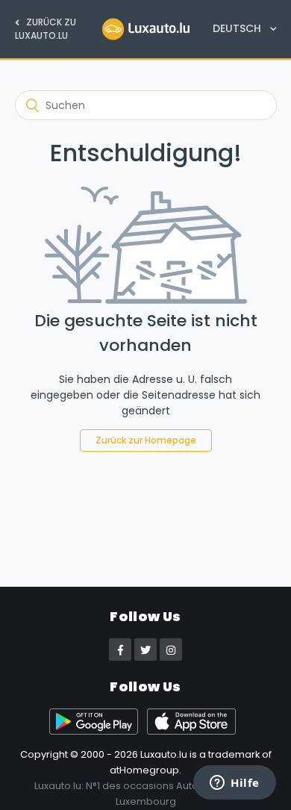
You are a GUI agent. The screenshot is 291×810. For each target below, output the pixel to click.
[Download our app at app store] (194, 730)
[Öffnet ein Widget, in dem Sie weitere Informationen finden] (234, 784)
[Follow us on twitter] (145, 649)
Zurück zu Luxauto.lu (45, 29)
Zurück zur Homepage (146, 440)
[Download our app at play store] (98, 730)
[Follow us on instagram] (171, 649)
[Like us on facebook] (120, 649)
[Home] (146, 28)
